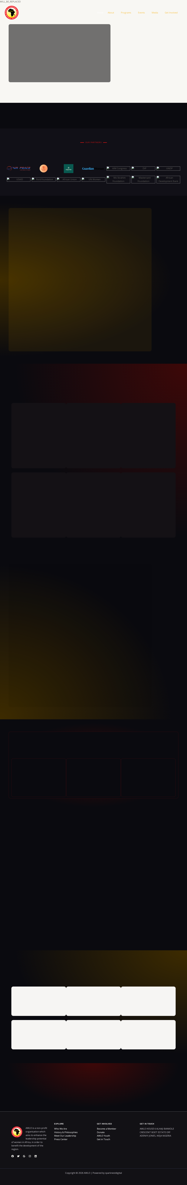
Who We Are (60, 1128)
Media (155, 12)
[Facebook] (12, 1156)
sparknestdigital (113, 1172)
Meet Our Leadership (65, 1135)
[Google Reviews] (24, 1156)
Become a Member (106, 1128)
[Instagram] (30, 1156)
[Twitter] (18, 1156)
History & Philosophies (66, 1132)
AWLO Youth (103, 1135)
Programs (126, 12)
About (111, 12)
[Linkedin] (35, 1156)
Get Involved (171, 12)
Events (141, 12)
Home (100, 12)
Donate (101, 1132)
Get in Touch (103, 1139)
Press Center (60, 1139)
